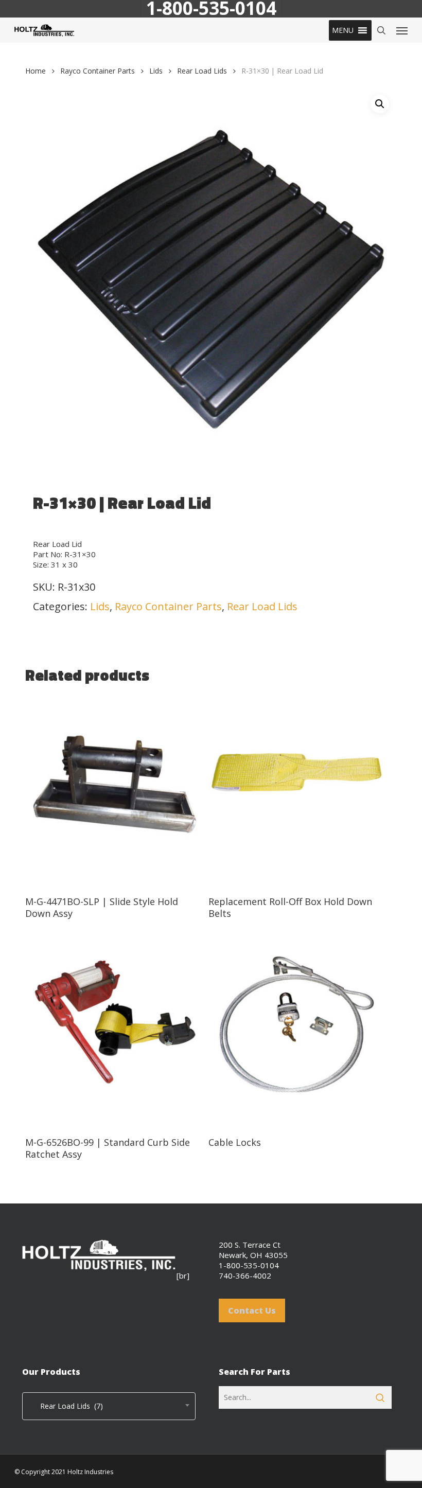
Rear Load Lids (202, 71)
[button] (343, 30)
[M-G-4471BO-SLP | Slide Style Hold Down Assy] (114, 790)
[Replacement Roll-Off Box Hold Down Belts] (297, 790)
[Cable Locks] (297, 1032)
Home (35, 71)
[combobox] (109, 1406)
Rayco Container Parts (97, 71)
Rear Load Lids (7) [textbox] (65, 1406)
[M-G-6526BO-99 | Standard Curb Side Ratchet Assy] (114, 1032)
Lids (156, 71)
